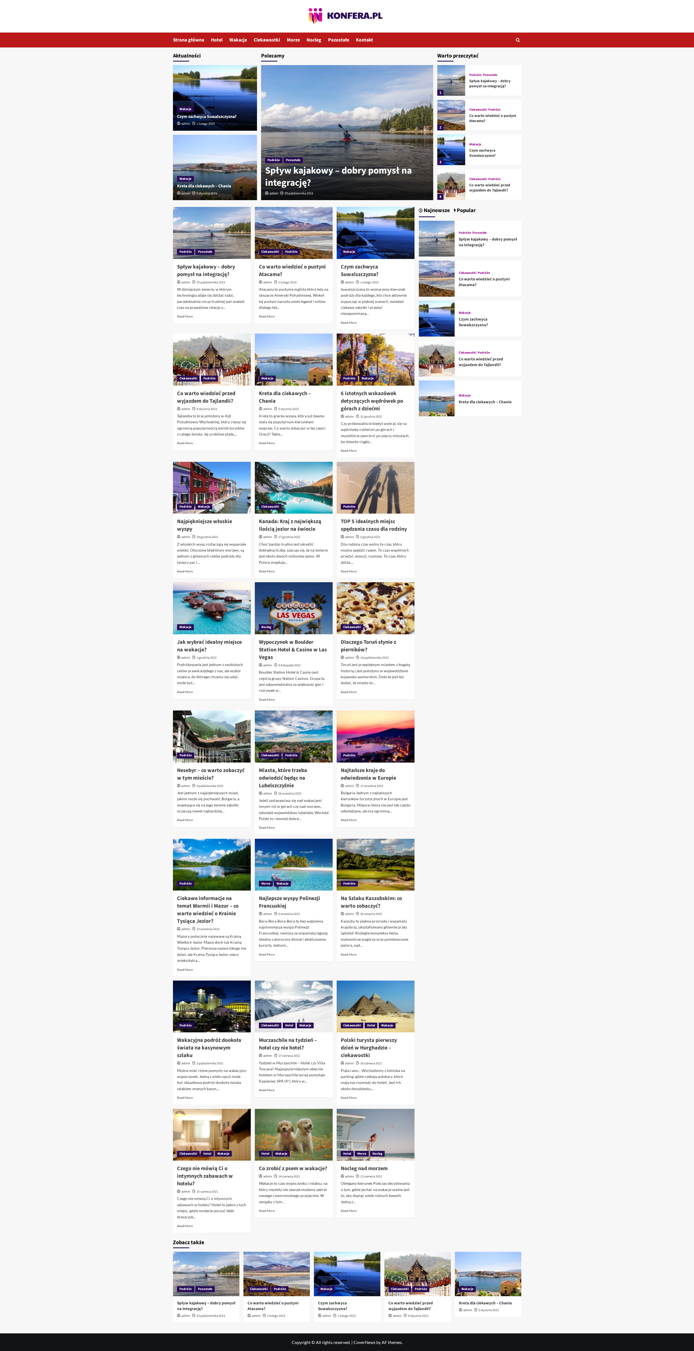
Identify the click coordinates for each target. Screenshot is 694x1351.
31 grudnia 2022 (371, 416)
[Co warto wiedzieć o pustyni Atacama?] (451, 115)
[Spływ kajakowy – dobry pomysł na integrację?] (347, 132)
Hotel (217, 40)
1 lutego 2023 (206, 123)
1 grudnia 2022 (207, 657)
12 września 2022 (371, 786)
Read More (185, 316)
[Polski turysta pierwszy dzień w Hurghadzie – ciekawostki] (376, 1007)
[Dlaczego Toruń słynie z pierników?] (376, 608)
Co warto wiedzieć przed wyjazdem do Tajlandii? (489, 188)
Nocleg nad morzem (364, 1168)
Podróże (274, 160)
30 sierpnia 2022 (371, 914)
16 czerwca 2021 (371, 1063)
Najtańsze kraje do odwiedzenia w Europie (368, 774)
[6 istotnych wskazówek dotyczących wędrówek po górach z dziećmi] (376, 360)
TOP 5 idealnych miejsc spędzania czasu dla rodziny (374, 525)
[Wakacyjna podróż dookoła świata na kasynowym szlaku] (212, 1007)
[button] (518, 40)
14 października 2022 (374, 657)
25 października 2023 (299, 193)
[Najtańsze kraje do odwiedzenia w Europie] (376, 736)
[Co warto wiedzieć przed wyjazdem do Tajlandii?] (451, 184)
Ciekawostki (267, 40)
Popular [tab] (466, 210)
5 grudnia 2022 (370, 537)
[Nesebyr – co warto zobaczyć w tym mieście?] (212, 736)
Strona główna (188, 40)
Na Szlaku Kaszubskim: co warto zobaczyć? (371, 902)
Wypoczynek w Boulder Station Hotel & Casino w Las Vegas (293, 649)
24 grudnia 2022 (207, 537)
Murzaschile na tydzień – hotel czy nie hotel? (288, 1044)
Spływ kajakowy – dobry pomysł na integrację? (338, 177)
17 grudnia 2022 (289, 537)
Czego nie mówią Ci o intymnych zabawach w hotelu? (205, 1176)
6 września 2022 (289, 914)
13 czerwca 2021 (371, 1176)
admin (273, 193)
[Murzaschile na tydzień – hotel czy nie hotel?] (294, 1007)
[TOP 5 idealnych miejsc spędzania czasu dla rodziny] (376, 488)
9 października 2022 (210, 786)
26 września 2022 (289, 793)
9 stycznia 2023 (207, 409)
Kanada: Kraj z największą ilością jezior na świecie (290, 525)
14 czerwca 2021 (289, 1176)
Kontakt (364, 40)
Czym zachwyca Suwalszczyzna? (206, 117)
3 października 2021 (210, 1063)
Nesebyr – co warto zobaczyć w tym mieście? (211, 774)
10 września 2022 (208, 929)
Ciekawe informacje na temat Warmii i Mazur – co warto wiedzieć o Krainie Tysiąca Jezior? (208, 910)
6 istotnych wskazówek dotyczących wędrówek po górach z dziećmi (372, 401)
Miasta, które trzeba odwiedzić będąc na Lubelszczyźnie (283, 778)
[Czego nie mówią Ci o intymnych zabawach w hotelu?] (212, 1135)
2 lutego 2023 (287, 282)
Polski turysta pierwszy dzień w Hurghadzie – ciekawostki (369, 1047)
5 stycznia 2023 (207, 193)
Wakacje (238, 40)
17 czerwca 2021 (289, 1056)
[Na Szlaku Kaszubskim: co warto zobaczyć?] (376, 865)
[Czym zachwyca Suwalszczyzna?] (215, 98)
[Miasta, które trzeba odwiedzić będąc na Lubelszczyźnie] (294, 736)
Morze (293, 40)
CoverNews (364, 1342)
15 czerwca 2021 (207, 1191)
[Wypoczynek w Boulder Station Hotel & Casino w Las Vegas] (294, 608)
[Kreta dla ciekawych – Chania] (215, 167)
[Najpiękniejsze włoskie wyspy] (212, 488)
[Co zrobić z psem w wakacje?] (294, 1135)
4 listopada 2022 (289, 665)
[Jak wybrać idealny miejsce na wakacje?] (212, 608)
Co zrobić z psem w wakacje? (293, 1168)
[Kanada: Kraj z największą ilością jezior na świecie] (294, 488)
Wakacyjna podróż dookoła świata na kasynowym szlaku (209, 1047)
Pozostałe (338, 40)
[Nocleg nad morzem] (376, 1135)
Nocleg (314, 40)
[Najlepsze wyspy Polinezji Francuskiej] (294, 865)
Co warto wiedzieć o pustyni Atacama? (492, 118)
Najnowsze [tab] (436, 210)
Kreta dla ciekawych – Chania (204, 186)
